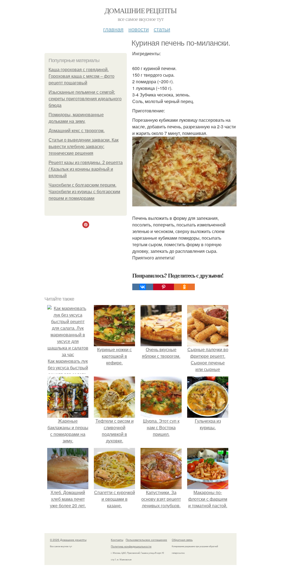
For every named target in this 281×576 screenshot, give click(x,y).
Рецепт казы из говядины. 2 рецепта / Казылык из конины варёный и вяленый (86, 169)
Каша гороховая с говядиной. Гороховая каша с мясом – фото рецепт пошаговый (81, 76)
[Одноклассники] (184, 287)
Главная (113, 29)
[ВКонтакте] (142, 287)
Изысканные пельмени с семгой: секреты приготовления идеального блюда (85, 99)
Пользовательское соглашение (146, 540)
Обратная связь (182, 540)
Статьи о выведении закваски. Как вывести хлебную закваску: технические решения (84, 147)
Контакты (117, 540)
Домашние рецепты (140, 10)
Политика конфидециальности (131, 546)
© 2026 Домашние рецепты (68, 540)
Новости (138, 29)
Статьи (162, 29)
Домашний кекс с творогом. (77, 130)
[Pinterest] (163, 287)
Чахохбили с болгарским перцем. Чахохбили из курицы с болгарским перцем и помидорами (84, 192)
